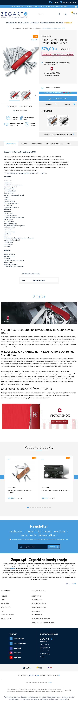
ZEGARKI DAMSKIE (23, 23)
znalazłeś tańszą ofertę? (58, 134)
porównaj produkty (68, 2)
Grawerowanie (36, 615)
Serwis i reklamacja (38, 607)
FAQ (2, 611)
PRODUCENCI (35, 23)
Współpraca (5, 607)
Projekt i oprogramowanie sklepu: (39, 682)
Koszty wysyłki (36, 596)
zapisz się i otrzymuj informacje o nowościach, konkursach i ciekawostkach (39, 533)
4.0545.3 (26, 173)
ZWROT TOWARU (6, 618)
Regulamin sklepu (37, 611)
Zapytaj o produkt (21, 110)
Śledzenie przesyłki (38, 603)
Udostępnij (13, 106)
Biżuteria (59, 23)
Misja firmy (5, 603)
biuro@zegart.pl (20, 643)
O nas (3, 600)
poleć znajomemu (26, 106)
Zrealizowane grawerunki (40, 618)
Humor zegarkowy (7, 615)
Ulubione (54, 2)
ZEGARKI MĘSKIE (11, 23)
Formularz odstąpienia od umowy (43, 622)
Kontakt (4, 596)
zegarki (12, 568)
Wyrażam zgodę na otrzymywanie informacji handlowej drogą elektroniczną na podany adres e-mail (40, 539)
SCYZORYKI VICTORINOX (47, 23)
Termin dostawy (36, 600)
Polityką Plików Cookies (54, 689)
